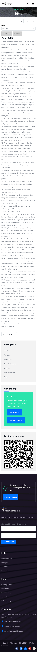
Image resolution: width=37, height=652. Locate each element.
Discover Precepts (10, 497)
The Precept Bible (16, 643)
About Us (4, 567)
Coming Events (6, 584)
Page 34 (27, 21)
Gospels (7, 368)
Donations (5, 589)
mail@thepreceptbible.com (13, 631)
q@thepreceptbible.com (13, 621)
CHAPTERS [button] (7, 34)
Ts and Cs (4, 597)
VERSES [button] (17, 34)
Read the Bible (6, 559)
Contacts (4, 571)
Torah (6, 351)
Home (16, 9)
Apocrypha (8, 359)
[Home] (9, 3)
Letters (6, 377)
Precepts (4, 563)
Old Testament (9, 373)
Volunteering (6, 601)
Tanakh (7, 355)
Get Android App (16, 420)
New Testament (10, 364)
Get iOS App (14, 412)
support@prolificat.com (12, 626)
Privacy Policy (6, 593)
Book (3, 25)
